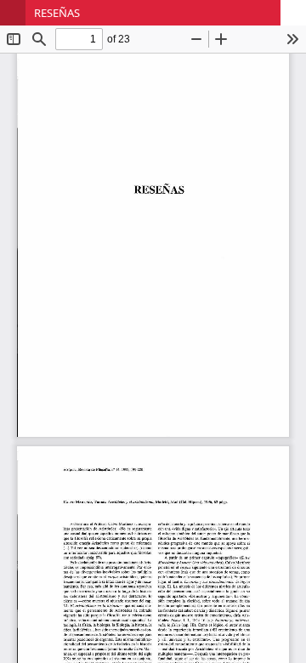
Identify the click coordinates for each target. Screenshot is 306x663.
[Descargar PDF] (293, 13)
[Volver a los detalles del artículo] (13, 13)
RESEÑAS (57, 12)
